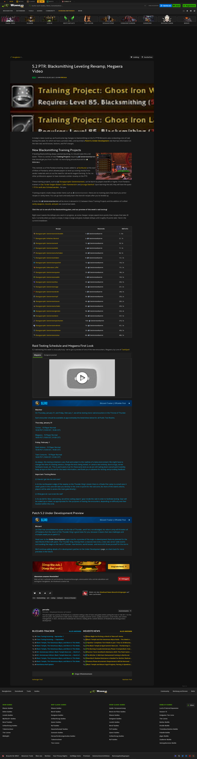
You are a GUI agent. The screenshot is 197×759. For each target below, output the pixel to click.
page (103, 549)
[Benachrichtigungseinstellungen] (187, 10)
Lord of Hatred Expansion (169, 708)
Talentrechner (8, 729)
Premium (86, 756)
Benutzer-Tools (27, 756)
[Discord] (175, 755)
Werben (47, 756)
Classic (32, 1)
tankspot (60, 598)
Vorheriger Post (37, 679)
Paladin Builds (165, 733)
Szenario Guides (57, 733)
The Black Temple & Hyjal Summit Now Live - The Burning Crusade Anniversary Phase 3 (109, 646)
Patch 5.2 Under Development (97, 141)
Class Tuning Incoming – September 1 (50, 636)
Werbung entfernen (66, 11)
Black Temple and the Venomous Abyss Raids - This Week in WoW (109, 639)
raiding (53, 598)
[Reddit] (45, 593)
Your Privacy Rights (60, 756)
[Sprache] (194, 10)
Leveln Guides (8, 715)
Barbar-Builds (165, 722)
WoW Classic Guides (117, 705)
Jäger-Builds (164, 736)
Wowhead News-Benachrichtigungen (113, 592)
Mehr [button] (80, 11)
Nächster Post (127, 679)
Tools (29, 691)
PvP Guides (113, 729)
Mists (51, 1)
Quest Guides (56, 722)
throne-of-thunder (70, 598)
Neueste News (91, 631)
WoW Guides (7, 705)
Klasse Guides (8, 708)
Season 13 (163, 712)
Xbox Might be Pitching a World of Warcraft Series (105, 636)
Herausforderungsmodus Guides (63, 736)
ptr (48, 598)
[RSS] (193, 755)
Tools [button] (31, 11)
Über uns (39, 756)
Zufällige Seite (75, 756)
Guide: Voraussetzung (117, 708)
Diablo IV (67, 1)
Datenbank (20, 11)
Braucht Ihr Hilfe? (12, 756)
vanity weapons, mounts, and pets (45, 204)
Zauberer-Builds (165, 739)
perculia (64, 77)
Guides (39, 11)
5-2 (34, 598)
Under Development (57, 539)
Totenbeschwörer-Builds (169, 729)
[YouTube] (189, 755)
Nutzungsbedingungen (120, 756)
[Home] (13, 5)
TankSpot (125, 349)
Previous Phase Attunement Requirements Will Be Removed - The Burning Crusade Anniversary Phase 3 (109, 661)
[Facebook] (39, 593)
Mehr (193, 691)
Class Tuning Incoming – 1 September (50, 639)
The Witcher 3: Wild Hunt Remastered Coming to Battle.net (108, 655)
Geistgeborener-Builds (168, 743)
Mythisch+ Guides (9, 719)
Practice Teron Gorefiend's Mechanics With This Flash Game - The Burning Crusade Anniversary (109, 652)
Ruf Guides (55, 726)
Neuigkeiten (8, 11)
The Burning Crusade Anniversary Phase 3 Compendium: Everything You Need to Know (109, 649)
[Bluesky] (34, 593)
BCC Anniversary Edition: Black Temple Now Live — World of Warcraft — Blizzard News (59, 652)
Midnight (6, 736)
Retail (21, 1)
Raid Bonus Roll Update (45, 664)
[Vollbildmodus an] (183, 10)
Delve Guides (7, 712)
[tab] (37, 355)
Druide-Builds (164, 726)
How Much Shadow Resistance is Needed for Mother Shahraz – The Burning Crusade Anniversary (109, 658)
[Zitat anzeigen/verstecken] (129, 403)
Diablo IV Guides (166, 705)
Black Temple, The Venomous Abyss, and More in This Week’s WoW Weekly (59, 649)
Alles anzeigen (75, 631)
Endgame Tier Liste (167, 715)
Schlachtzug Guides (10, 726)
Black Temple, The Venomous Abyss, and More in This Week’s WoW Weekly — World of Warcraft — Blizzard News (59, 643)
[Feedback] (190, 10)
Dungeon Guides (57, 715)
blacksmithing (41, 598)
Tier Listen (7, 733)
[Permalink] (50, 593)
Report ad (184, 686)
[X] (179, 755)
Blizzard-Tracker (106, 403)
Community (50, 11)
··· (57, 1)
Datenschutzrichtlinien (101, 756)
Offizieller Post (120, 403)
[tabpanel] (82, 377)
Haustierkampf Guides (59, 729)
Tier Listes (163, 719)
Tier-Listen (55, 743)
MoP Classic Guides (58, 705)
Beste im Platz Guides (117, 712)
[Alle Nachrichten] (4, 1)
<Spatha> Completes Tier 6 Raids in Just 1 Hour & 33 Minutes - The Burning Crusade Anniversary (109, 643)
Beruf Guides (7, 722)
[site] (85, 593)
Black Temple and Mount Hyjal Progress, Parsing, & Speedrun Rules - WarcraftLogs (109, 664)
